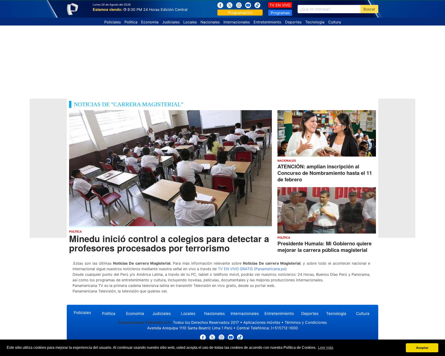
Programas (280, 12)
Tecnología (314, 22)
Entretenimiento (267, 22)
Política (130, 22)
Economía (150, 22)
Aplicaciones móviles (261, 322)
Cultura (334, 22)
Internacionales (236, 22)
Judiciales (171, 22)
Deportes (293, 22)
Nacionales (210, 22)
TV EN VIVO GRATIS (235, 268)
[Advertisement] (222, 60)
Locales (190, 22)
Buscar (369, 9)
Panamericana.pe (270, 268)
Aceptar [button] (422, 348)
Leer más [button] (325, 348)
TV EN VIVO (280, 5)
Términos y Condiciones (306, 322)
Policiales (112, 22)
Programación (240, 12)
